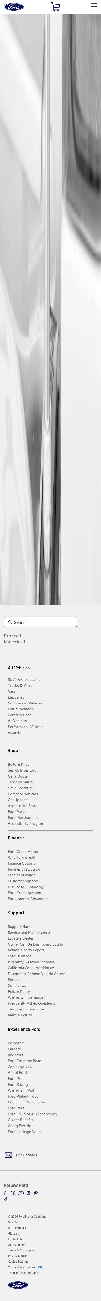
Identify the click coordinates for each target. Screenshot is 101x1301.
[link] (13, 1222)
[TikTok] (6, 1199)
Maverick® (15, 641)
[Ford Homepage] (18, 1288)
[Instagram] (29, 1193)
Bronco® (13, 636)
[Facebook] (6, 1193)
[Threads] (36, 1193)
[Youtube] (21, 1193)
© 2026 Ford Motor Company (27, 1216)
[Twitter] (13, 1193)
